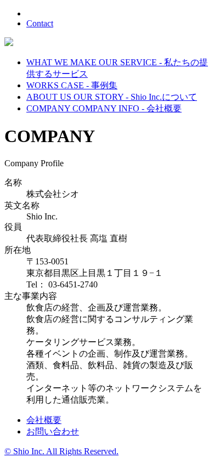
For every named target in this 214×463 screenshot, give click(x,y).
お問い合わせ (52, 431)
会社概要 (43, 420)
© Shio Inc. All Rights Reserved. (61, 451)
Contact (39, 23)
